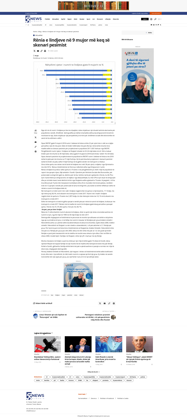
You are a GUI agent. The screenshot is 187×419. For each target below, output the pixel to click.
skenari (81, 295)
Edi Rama (93, 25)
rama (50, 25)
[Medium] (156, 25)
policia (100, 25)
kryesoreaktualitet (37, 25)
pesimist (69, 295)
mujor (63, 295)
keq (52, 295)
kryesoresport (83, 25)
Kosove (129, 380)
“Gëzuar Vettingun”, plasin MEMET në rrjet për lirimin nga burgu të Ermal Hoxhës (139, 359)
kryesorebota (117, 380)
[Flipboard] (158, 25)
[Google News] (154, 25)
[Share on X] (34, 50)
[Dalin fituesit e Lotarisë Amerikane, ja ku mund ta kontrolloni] (108, 344)
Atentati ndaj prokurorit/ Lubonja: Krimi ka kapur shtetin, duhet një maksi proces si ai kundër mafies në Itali (78, 360)
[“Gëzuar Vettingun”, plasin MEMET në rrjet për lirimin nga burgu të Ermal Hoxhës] (139, 344)
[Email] (38, 50)
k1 (28, 25)
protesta (105, 380)
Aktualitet (38, 35)
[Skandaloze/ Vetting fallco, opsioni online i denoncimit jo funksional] (47, 344)
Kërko (150, 33)
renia (75, 295)
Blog (39, 31)
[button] (151, 19)
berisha (46, 380)
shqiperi (95, 380)
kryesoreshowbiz (72, 25)
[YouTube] (151, 25)
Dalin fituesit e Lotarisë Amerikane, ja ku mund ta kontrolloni (105, 359)
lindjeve (57, 295)
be (87, 380)
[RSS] (160, 25)
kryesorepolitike (59, 25)
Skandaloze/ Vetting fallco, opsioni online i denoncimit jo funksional (47, 358)
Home (35, 31)
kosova (71, 380)
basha (62, 380)
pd (55, 380)
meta (106, 25)
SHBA (80, 380)
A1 (45, 25)
